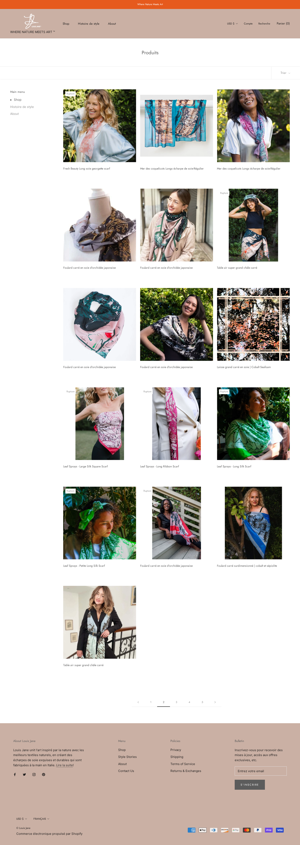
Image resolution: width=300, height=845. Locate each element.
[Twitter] (24, 774)
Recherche (264, 24)
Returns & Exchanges (185, 771)
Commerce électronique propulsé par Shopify (49, 834)
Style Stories (127, 757)
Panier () (283, 23)
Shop (66, 23)
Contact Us (126, 771)
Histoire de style (88, 23)
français (39, 819)
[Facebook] (14, 774)
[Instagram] (34, 774)
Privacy (175, 750)
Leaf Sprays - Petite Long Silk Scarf (84, 566)
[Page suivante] (215, 702)
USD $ (230, 24)
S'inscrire (250, 785)
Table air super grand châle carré (237, 268)
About (112, 23)
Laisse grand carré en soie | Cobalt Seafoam (244, 367)
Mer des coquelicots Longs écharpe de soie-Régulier (172, 168)
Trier (284, 73)
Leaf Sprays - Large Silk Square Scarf (85, 466)
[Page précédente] (138, 702)
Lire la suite (64, 765)
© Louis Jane (23, 828)
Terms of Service (182, 764)
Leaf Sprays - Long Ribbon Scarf (159, 466)
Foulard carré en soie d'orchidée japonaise (89, 268)
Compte (248, 24)
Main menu (17, 92)
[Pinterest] (43, 774)
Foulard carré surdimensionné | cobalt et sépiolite (247, 566)
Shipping (176, 757)
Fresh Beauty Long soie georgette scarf (86, 168)
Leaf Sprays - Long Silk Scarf (234, 466)
